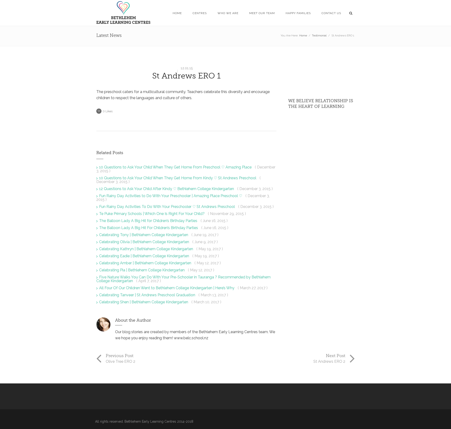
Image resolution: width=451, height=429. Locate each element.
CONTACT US (331, 13)
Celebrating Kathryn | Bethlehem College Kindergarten (146, 249)
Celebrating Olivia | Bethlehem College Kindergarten (144, 242)
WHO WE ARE (228, 13)
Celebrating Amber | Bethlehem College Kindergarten (145, 263)
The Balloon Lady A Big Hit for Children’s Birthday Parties (148, 220)
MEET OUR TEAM (262, 13)
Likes (108, 111)
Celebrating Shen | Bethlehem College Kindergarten (144, 302)
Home (303, 35)
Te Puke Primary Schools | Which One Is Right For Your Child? (152, 213)
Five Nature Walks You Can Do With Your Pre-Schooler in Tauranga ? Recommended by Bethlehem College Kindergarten (183, 279)
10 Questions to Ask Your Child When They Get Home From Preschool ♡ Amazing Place (176, 167)
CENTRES (200, 13)
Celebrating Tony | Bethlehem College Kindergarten (144, 235)
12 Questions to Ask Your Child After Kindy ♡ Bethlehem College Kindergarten (167, 189)
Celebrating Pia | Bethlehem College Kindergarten (142, 270)
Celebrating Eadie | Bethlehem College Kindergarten (144, 256)
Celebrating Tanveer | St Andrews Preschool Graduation (147, 295)
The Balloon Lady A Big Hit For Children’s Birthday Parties (149, 228)
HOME (177, 13)
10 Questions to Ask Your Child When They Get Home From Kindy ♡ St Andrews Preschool (178, 178)
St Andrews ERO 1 (186, 75)
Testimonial (319, 35)
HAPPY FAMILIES (298, 13)
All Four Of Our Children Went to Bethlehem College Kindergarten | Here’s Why (167, 288)
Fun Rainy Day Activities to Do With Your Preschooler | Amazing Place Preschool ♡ (171, 196)
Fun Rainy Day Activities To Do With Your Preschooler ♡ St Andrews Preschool (167, 206)
